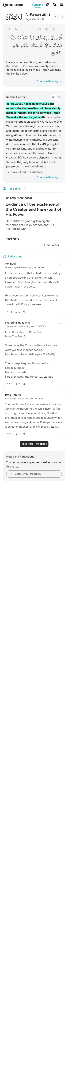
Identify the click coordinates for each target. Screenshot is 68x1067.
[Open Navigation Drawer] (61, 4)
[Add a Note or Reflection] (53, 29)
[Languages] (47, 4)
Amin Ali (10, 263)
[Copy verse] (39, 29)
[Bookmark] (16, 29)
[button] (60, 38)
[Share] (46, 29)
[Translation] (58, 97)
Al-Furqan (33, 14)
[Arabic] (53, 97)
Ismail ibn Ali (13, 394)
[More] (60, 29)
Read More (12, 238)
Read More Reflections (34, 443)
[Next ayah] (62, 17)
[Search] (54, 4)
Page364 (30, 19)
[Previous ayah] (56, 17)
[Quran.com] (13, 4)
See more (36, 304)
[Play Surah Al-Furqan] (9, 29)
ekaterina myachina (17, 322)
